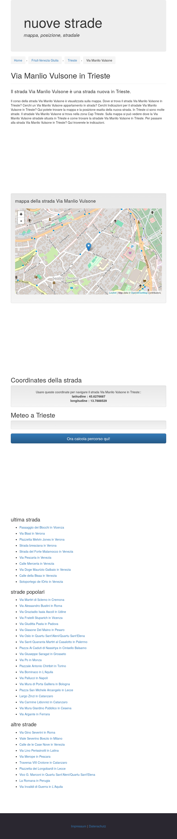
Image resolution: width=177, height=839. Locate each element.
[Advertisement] (88, 159)
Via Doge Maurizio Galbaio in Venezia (45, 569)
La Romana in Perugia (34, 780)
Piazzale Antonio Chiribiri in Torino (42, 666)
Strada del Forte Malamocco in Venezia (46, 551)
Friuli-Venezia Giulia (45, 60)
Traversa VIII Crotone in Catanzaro (43, 762)
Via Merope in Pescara (35, 756)
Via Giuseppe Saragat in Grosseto (42, 654)
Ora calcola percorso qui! (88, 438)
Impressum (78, 826)
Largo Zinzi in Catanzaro (36, 696)
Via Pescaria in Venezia (35, 557)
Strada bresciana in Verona (38, 545)
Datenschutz (97, 826)
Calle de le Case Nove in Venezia (42, 744)
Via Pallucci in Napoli (33, 678)
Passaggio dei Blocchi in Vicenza (41, 527)
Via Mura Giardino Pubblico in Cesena (45, 708)
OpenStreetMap (139, 292)
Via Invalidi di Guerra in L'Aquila (41, 786)
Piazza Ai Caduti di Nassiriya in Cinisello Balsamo (53, 648)
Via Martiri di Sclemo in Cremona (41, 599)
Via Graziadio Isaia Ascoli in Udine (42, 611)
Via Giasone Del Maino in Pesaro (42, 630)
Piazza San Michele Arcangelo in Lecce (46, 690)
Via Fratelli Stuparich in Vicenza (41, 617)
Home (18, 60)
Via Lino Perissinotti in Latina (39, 750)
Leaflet (112, 292)
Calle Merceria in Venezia (36, 563)
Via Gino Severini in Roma (37, 732)
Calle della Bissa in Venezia (38, 575)
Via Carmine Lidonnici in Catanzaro (43, 702)
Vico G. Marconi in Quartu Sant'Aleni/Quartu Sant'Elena (57, 774)
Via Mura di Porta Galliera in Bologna (44, 684)
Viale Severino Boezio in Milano (40, 738)
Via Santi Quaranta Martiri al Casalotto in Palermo (53, 642)
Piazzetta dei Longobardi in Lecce (42, 768)
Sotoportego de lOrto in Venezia (41, 581)
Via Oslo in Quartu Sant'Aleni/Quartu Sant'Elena (52, 636)
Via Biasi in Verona (32, 533)
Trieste (72, 60)
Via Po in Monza (30, 660)
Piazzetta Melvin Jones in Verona (42, 539)
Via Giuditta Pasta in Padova (38, 624)
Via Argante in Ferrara (34, 714)
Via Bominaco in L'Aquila (36, 672)
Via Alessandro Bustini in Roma (40, 605)
